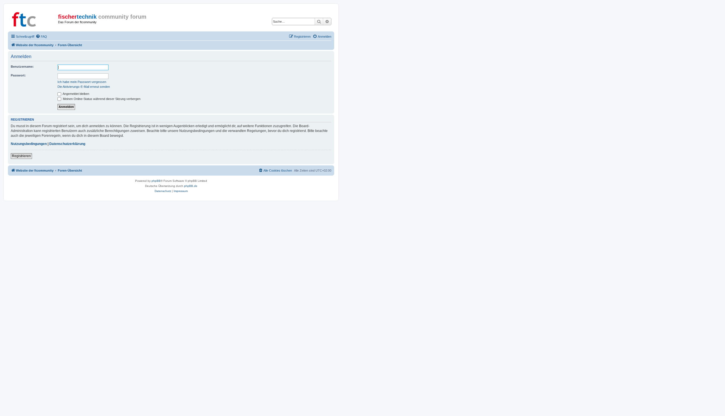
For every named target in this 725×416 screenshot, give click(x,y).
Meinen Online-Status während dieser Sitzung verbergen (101, 99)
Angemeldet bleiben (75, 93)
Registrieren (21, 156)
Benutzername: (22, 66)
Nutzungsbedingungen (29, 144)
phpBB (156, 180)
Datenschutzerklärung (67, 144)
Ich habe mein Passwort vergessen (81, 82)
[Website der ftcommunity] (33, 18)
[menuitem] (41, 36)
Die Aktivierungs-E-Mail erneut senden (83, 86)
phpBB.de (190, 185)
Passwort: (18, 75)
